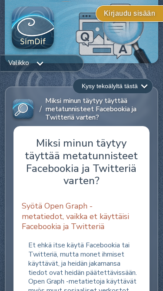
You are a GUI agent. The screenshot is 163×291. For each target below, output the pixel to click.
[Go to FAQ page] (23, 109)
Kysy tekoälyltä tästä (110, 85)
